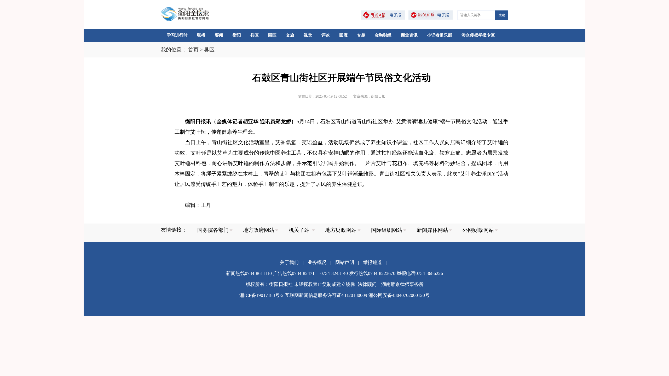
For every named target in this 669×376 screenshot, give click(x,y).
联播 (201, 35)
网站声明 (344, 262)
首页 (193, 49)
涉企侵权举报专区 (478, 35)
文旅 (290, 35)
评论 (325, 35)
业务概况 (317, 262)
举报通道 (372, 262)
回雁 (343, 35)
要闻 (219, 35)
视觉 (308, 35)
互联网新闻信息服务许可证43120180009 (326, 295)
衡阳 (237, 35)
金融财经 (383, 35)
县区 (254, 35)
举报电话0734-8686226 (420, 273)
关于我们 (289, 262)
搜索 (502, 15)
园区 (272, 35)
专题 (361, 35)
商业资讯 (409, 35)
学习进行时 (177, 35)
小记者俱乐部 (439, 35)
